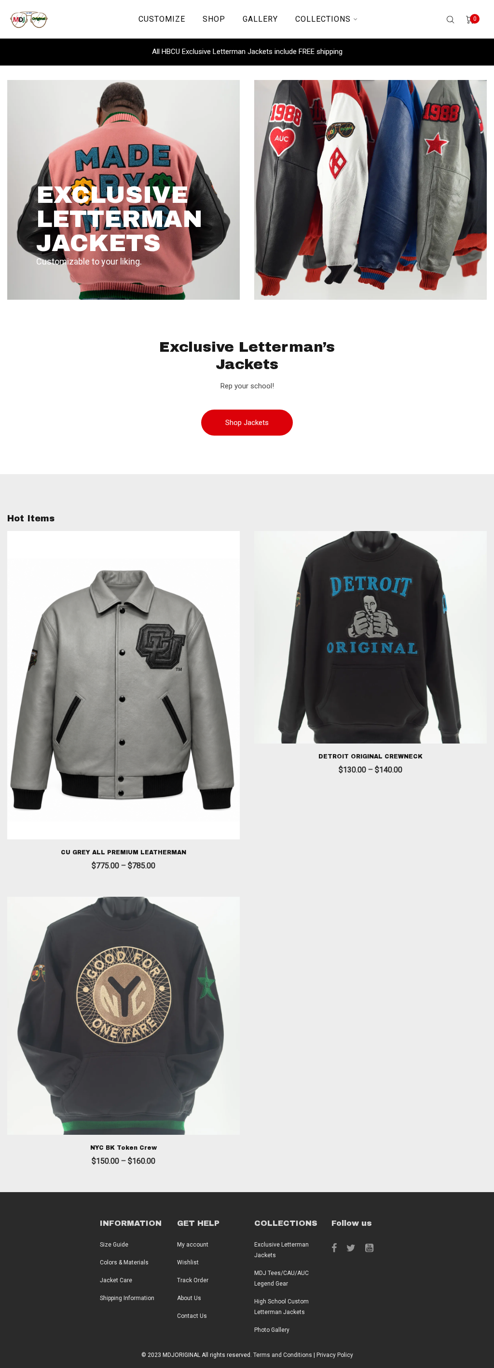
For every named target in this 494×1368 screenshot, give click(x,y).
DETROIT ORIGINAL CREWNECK (370, 756)
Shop (214, 19)
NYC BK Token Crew (123, 1147)
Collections (323, 19)
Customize (161, 19)
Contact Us (192, 1316)
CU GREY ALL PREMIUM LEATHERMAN (123, 852)
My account (192, 1244)
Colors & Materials (124, 1262)
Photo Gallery (271, 1330)
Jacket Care (116, 1280)
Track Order (192, 1280)
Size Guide (114, 1244)
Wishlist (188, 1262)
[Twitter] (351, 1248)
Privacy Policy (334, 1355)
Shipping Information (127, 1298)
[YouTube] (369, 1248)
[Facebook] (334, 1248)
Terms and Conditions (282, 1355)
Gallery (260, 19)
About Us (189, 1298)
